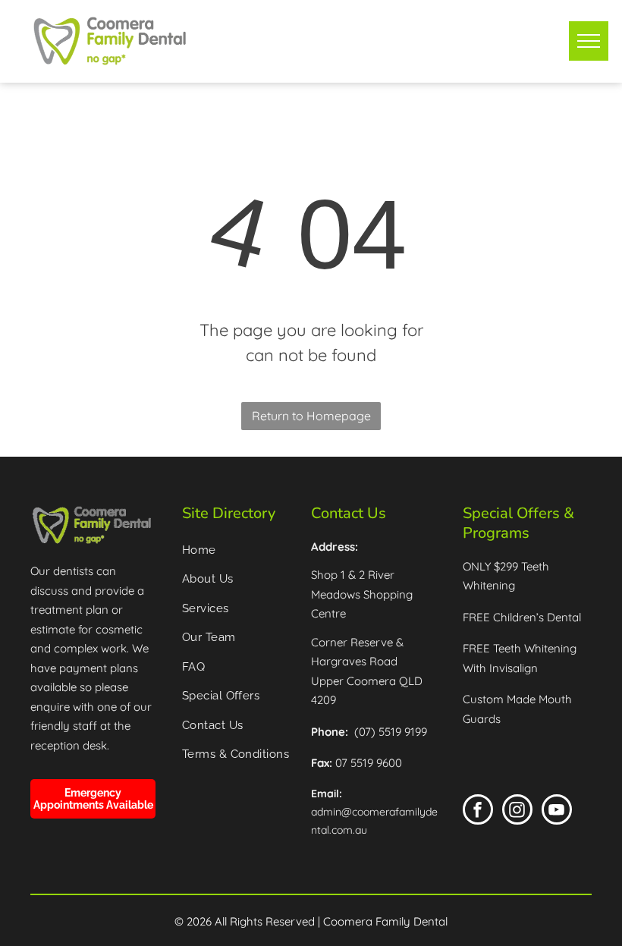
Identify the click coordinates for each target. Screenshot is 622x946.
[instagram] (517, 811)
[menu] (588, 41)
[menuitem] (241, 550)
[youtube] (557, 811)
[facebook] (478, 811)
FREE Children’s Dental (522, 617)
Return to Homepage (311, 415)
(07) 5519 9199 (390, 731)
